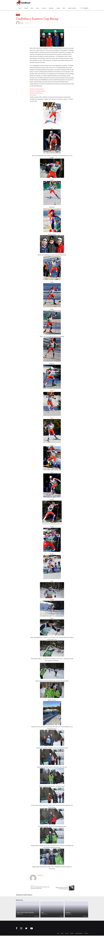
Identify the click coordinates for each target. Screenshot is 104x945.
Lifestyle (58, 8)
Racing (37, 8)
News (32, 8)
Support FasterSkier (72, 8)
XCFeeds (18, 14)
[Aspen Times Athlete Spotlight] (27, 909)
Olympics (26, 8)
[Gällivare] (76, 909)
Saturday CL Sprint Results (37, 89)
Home (20, 8)
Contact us (86, 933)
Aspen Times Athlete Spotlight (25, 912)
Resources (44, 8)
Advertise (72, 933)
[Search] (87, 8)
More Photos (33, 95)
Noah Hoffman (36, 916)
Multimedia (51, 8)
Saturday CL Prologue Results (37, 91)
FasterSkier (61, 916)
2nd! (42, 912)
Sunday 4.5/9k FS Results (36, 93)
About (64, 8)
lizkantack (21, 22)
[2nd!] (52, 909)
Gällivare (67, 912)
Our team (66, 933)
